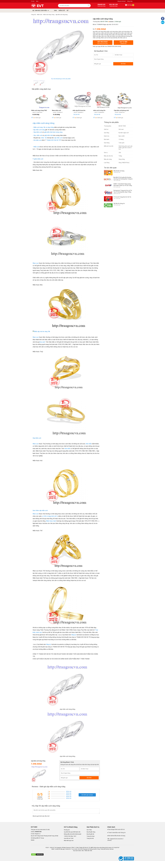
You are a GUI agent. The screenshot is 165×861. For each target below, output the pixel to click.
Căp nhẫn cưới (37, 438)
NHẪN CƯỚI (62, 10)
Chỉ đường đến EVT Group (37, 838)
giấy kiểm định (48, 135)
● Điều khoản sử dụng (119, 835)
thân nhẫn (88, 444)
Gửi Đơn (123, 64)
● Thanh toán (111, 832)
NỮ (67, 10)
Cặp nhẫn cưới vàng (39, 130)
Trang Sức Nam (91, 836)
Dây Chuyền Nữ (90, 834)
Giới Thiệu (89, 829)
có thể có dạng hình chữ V (50, 516)
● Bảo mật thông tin (120, 832)
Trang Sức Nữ (90, 838)
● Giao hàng (110, 829)
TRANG (48, 140)
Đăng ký (73, 635)
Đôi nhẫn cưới (38, 140)
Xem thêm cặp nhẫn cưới (40, 510)
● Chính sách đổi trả (119, 829)
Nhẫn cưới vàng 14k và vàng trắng (44, 127)
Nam (37, 1)
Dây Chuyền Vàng (91, 832)
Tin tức (32, 1)
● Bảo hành (110, 835)
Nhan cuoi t (36, 337)
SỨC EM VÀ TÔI (56, 140)
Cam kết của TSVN (68, 838)
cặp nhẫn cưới (58, 138)
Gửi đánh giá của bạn (87, 795)
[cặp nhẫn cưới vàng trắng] (36, 83)
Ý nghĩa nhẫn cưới (38, 159)
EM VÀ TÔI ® (103, 21)
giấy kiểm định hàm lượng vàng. (53, 132)
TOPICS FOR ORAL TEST (70, 836)
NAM (55, 10)
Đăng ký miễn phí (122, 1)
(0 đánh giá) (117, 21)
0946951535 (110, 46)
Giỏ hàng (130, 5)
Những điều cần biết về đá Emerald (72, 834)
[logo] (41, 5)
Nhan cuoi (35, 263)
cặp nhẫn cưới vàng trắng (43, 123)
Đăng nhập (129, 1)
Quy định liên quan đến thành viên (72, 832)
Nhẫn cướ (36, 147)
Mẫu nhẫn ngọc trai (68, 840)
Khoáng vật (67, 829)
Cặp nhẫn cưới (38, 132)
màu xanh (42, 342)
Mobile (32, 840)
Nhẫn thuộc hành (51, 521)
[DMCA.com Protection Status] (37, 855)
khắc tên (44, 138)
